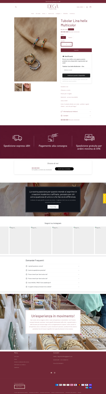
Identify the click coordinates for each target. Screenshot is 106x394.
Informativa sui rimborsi (20, 364)
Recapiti (79, 392)
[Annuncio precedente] (14, 1)
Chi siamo (16, 356)
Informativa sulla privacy (45, 392)
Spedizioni (16, 367)
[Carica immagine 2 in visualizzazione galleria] (27, 87)
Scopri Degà (53, 206)
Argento (71, 38)
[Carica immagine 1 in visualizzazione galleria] (18, 87)
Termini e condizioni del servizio (21, 362)
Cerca (15, 359)
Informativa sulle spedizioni (71, 392)
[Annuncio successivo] (91, 1)
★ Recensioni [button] (104, 198)
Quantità (63, 41)
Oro (64, 38)
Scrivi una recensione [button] (64, 169)
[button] (16, 7)
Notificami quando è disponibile (76, 75)
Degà (19, 392)
